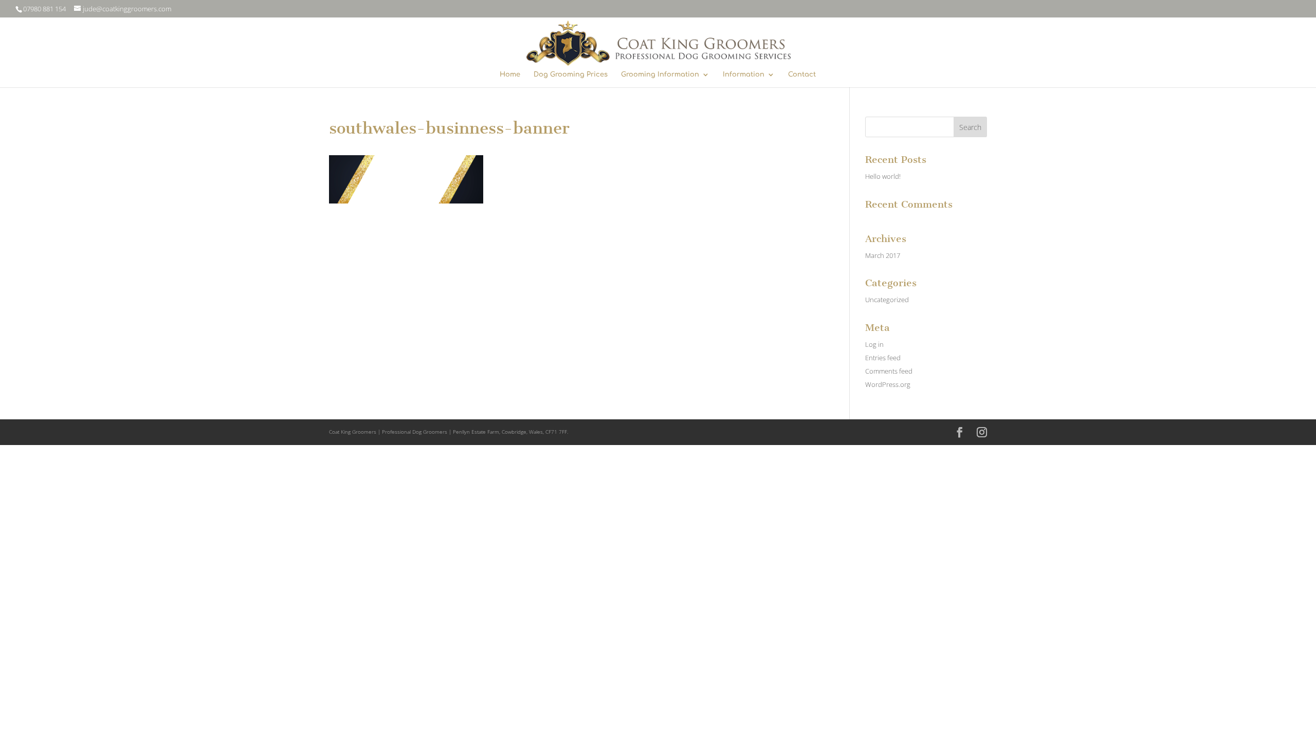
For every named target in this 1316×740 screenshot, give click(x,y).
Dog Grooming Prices (571, 74)
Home (510, 74)
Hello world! (883, 176)
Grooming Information (660, 74)
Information (743, 74)
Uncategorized (887, 299)
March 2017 (882, 255)
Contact (802, 74)
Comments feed (888, 371)
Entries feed (883, 357)
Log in (874, 344)
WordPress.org (887, 384)
